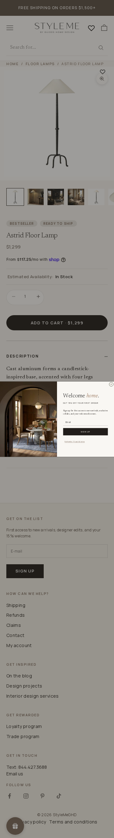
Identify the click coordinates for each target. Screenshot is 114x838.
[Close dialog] (111, 384)
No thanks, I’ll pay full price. (75, 441)
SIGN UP (85, 431)
